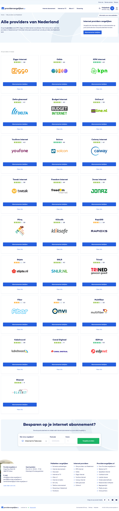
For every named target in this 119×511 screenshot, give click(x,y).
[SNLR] (59, 271)
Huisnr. (67, 437)
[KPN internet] (99, 71)
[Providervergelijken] (14, 8)
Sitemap (90, 507)
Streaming (80, 8)
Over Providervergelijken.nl (107, 466)
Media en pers (103, 488)
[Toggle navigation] (117, 8)
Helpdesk (96, 507)
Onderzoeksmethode (105, 480)
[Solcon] (59, 151)
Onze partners (103, 491)
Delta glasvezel (80, 482)
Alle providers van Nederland (84, 466)
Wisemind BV (33, 507)
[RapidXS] (99, 231)
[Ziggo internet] (20, 71)
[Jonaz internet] (99, 191)
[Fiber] (20, 311)
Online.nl (78, 485)
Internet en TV (62, 8)
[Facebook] (104, 500)
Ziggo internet (80, 474)
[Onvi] (59, 311)
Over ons (100, 2)
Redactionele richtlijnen (106, 482)
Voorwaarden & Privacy (81, 507)
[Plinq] (20, 231)
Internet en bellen (58, 480)
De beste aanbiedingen (59, 466)
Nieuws (116, 2)
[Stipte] (20, 271)
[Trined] (99, 271)
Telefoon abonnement (59, 485)
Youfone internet (81, 477)
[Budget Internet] (59, 111)
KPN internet (79, 469)
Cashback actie (103, 474)
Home (2, 15)
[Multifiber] (99, 311)
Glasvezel (55, 472)
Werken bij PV (103, 469)
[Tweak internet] (20, 191)
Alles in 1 (71, 8)
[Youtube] (116, 500)
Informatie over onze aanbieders (108, 15)
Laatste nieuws (103, 477)
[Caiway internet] (99, 151)
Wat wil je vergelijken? (27, 437)
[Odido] (59, 71)
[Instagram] (112, 500)
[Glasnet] (20, 391)
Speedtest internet (104, 472)
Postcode (53, 437)
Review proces (109, 2)
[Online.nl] (99, 111)
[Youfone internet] (20, 151)
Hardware (56, 491)
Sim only (55, 482)
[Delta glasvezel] (20, 111)
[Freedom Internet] (59, 191)
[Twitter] (108, 500)
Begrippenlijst (103, 485)
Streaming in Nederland (60, 488)
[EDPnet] (99, 351)
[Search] (99, 8)
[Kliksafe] (59, 231)
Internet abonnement (49, 8)
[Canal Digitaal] (59, 351)
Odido (77, 472)
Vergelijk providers (88, 441)
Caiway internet (80, 480)
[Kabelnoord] (20, 351)
